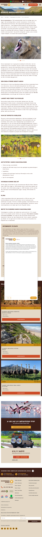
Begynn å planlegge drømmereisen (21, 427)
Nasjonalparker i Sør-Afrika (15, 17)
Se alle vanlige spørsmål (33, 495)
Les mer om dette (21, 319)
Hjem (2, 17)
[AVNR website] (6, 496)
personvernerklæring (22, 520)
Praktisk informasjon (33, 483)
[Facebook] (13, 529)
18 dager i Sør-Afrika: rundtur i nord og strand (10, 312)
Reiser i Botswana (18, 483)
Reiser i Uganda (18, 485)
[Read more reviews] (21, 1)
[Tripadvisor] (5, 529)
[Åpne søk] (26, 5)
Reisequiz (17, 500)
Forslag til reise (33, 4)
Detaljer (8, 297)
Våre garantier (31, 485)
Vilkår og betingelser (5, 504)
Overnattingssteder (18, 495)
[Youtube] (2, 529)
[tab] (18, 60)
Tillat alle (33, 297)
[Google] (8, 529)
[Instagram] (11, 529)
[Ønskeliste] (24, 5)
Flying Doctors (31, 490)
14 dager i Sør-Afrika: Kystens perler (10, 349)
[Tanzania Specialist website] (4, 491)
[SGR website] (2, 496)
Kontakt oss (3, 509)
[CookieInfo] (13, 239)
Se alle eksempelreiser (19, 497)
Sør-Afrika (7, 17)
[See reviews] (21, 474)
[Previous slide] (3, 47)
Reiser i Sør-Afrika (18, 490)
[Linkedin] (16, 529)
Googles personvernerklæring (26, 252)
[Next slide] (38, 47)
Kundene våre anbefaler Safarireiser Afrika (16, 471)
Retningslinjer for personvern (6, 507)
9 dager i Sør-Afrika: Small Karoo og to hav (11, 386)
